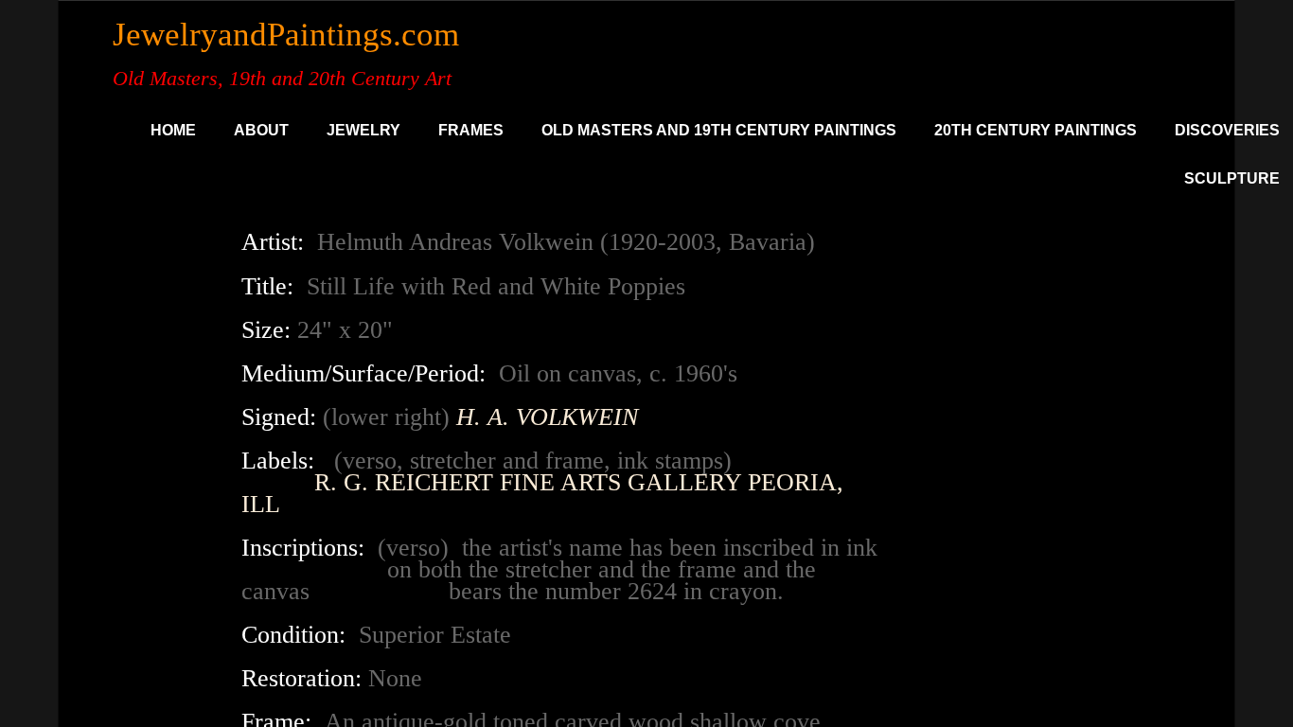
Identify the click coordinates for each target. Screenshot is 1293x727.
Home (173, 130)
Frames (471, 130)
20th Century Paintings (1035, 130)
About (261, 130)
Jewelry (363, 130)
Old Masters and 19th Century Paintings (718, 130)
